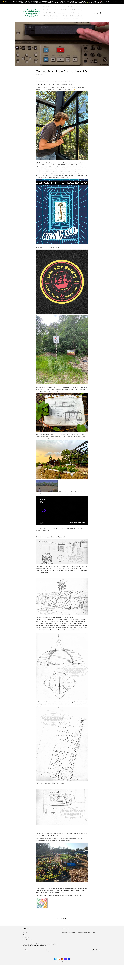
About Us (25, 932)
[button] (94, 12)
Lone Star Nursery (63, 961)
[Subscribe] (46, 949)
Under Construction (48, 895)
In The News (26, 937)
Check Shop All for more (70, 84)
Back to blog (63, 918)
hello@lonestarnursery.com (87, 932)
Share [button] (39, 78)
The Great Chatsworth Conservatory (60, 617)
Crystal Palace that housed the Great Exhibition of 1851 (64, 629)
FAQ (24, 934)
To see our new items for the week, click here (49, 84)
